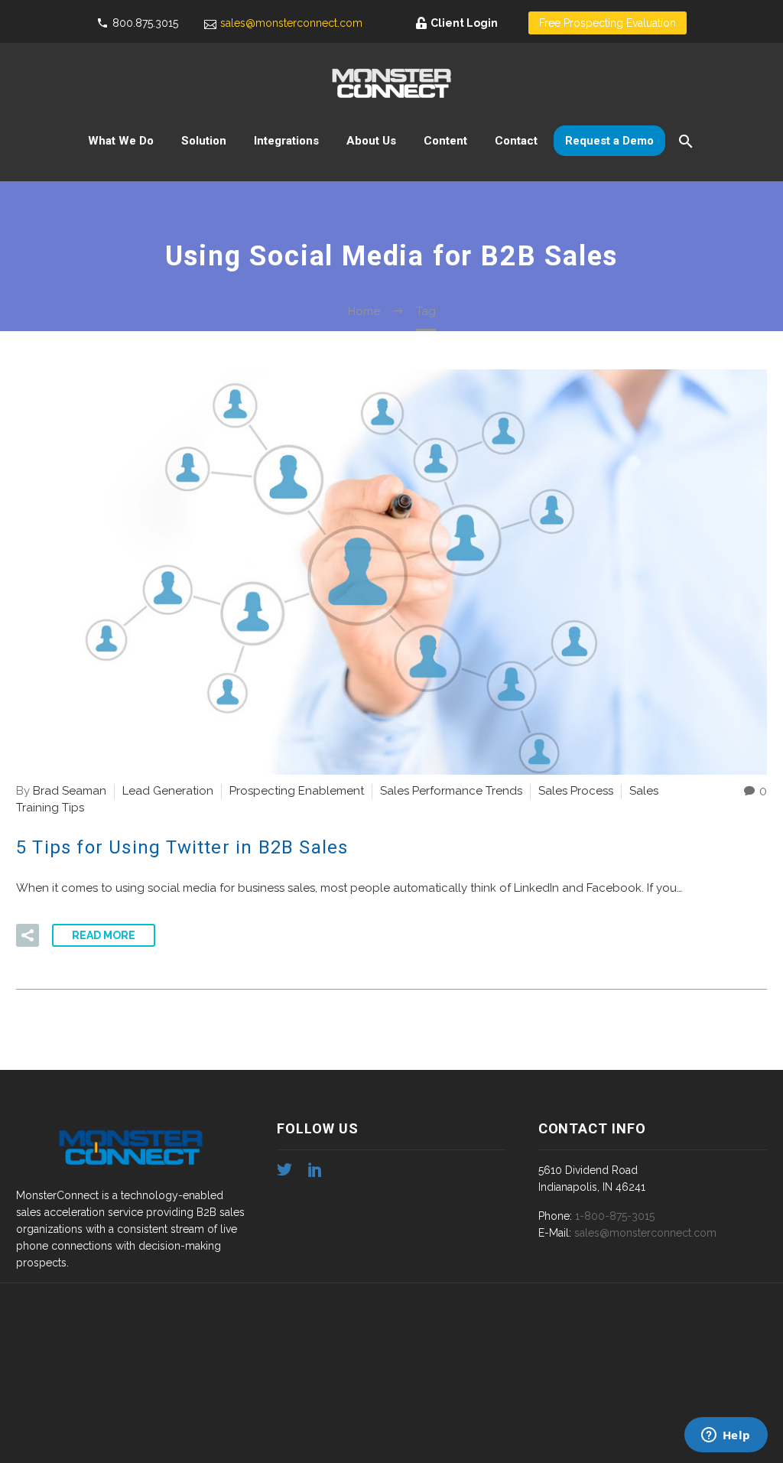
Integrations (286, 141)
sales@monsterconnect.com (291, 23)
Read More (103, 935)
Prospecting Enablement (296, 791)
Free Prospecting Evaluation (607, 23)
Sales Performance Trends (451, 791)
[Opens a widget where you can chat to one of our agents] (726, 1436)
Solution (203, 141)
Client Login (464, 23)
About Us (371, 141)
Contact (516, 141)
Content (445, 141)
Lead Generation (167, 791)
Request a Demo (609, 141)
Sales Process (575, 791)
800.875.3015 (145, 23)
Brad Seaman (69, 791)
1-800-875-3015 (615, 1216)
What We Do (121, 141)
